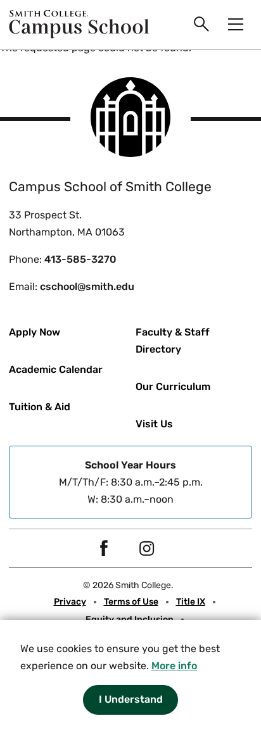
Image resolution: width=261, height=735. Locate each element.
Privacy (70, 601)
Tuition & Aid (39, 407)
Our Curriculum (173, 386)
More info (174, 666)
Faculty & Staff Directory (173, 340)
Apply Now (34, 332)
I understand (131, 699)
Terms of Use (131, 601)
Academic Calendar (56, 369)
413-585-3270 (80, 259)
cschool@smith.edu (87, 286)
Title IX (190, 601)
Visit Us (154, 424)
